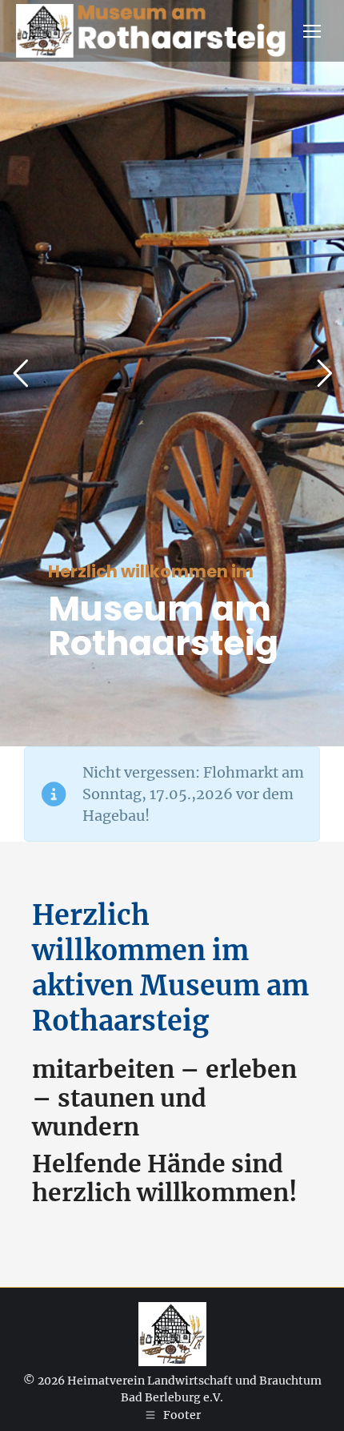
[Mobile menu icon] (312, 31)
